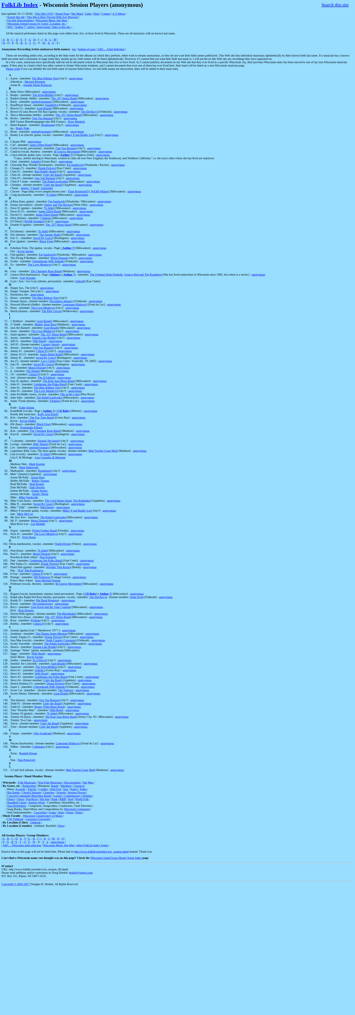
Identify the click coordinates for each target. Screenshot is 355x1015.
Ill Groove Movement (66, 151)
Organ (69, 812)
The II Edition (46, 377)
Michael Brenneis (35, 81)
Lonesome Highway (74, 304)
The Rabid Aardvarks (54, 181)
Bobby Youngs (40, 480)
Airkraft (79, 281)
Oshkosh (35, 822)
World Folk (82, 799)
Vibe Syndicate (42, 733)
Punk (54, 799)
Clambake (38, 746)
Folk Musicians (27, 782)
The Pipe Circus (51, 311)
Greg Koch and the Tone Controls (50, 607)
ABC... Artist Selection (110, 49)
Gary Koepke (28, 277)
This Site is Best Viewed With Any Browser (52, 17)
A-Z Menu (118, 13)
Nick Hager (29, 537)
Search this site (335, 4)
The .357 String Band (63, 98)
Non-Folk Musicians (50, 782)
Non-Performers (16, 805)
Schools (61, 792)
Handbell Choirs (16, 802)
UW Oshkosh (15, 819)
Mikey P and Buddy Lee (79, 135)
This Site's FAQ (44, 13)
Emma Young (39, 490)
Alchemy (55, 400)
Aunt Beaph (44, 108)
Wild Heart (39, 341)
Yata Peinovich (26, 760)
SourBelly (51, 105)
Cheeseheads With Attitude (48, 261)
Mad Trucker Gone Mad (102, 450)
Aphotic (35, 161)
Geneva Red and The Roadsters (142, 274)
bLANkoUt (39, 660)
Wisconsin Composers (77, 809)
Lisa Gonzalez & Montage (50, 457)
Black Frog (46, 241)
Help (96, 13)
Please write (13, 68)
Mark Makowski (28, 467)
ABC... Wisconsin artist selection (22, 845)
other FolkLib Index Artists (92, 845)
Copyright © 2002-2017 (15, 884)
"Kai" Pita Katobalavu (30, 570)
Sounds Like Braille (43, 337)
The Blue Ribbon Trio (45, 78)
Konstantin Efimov (31, 427)
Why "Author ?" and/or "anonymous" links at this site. (39, 27)
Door (61, 825)
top (74, 49)
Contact (105, 13)
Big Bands (13, 792)
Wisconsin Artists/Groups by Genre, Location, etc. (36, 23)
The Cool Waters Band (58, 500)
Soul (70, 799)
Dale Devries (37, 487)
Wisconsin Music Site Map (51, 20)
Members (66, 785)
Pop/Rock (32, 799)
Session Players (77, 792)
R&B (63, 799)
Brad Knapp (37, 484)
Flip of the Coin (69, 394)
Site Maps (77, 13)
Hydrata (35, 620)
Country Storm (49, 344)
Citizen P (41, 351)
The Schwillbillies (42, 95)
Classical (79, 785)
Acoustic (20, 789)
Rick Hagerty (26, 610)
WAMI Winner (99, 191)
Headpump (47, 125)
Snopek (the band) (48, 440)
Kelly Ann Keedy (48, 414)
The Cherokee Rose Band (46, 271)
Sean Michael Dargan (47, 580)
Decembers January (61, 301)
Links (88, 13)
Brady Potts (22, 128)
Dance (11, 799)
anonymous (76, 78)
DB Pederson (41, 577)
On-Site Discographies (20, 20)
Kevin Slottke (28, 420)
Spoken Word (36, 802)
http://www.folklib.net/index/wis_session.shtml (101, 851)
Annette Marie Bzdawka (37, 85)
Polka (83, 789)
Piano (78, 812)
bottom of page (87, 49)
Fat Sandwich (75, 164)
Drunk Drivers (46, 168)
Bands (54, 785)
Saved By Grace (42, 238)
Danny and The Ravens (58, 204)
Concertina (40, 812)
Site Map (88, 782)
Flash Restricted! (78, 191)
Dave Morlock (76, 121)
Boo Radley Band (45, 171)
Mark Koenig (37, 464)
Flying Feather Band (44, 530)
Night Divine (62, 543)
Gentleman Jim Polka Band (50, 384)
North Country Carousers (60, 640)
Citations (45, 218)
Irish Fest (55, 789)
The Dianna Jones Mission (51, 633)
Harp (61, 812)
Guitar (52, 812)
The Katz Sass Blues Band (58, 381)
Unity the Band (52, 174)
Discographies (72, 782)
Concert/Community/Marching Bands (29, 795)
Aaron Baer (38, 477)
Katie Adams (26, 407)
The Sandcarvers (42, 603)
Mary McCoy (25, 514)
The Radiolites (81, 500)
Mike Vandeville (28, 497)
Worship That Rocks (58, 567)
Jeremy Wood (40, 494)
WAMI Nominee (33, 221)
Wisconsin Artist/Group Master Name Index (116, 857)
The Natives (65, 690)
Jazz (65, 789)
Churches (48, 792)
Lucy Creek (48, 361)
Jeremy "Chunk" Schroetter (37, 188)
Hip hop (44, 799)
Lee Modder (38, 524)
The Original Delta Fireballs (106, 274)
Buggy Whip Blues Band (49, 706)
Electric (32, 789)
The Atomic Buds (49, 234)
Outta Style (136, 597)
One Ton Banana (42, 118)
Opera (20, 799)
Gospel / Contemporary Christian (72, 795)
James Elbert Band (40, 144)
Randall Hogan (28, 753)
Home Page (62, 13)
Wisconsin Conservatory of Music (42, 815)
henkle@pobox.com (81, 872)
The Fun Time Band (41, 417)
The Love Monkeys (39, 264)
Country (43, 789)
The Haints (32, 371)
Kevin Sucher (25, 251)
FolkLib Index (19, 4)
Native (74, 789)
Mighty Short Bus (45, 324)
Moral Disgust (58, 258)
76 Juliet (50, 194)
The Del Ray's (89, 111)
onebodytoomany (41, 101)
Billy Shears (40, 444)
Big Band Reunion (47, 600)
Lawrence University (38, 819)
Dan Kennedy (48, 557)
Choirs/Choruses (31, 792)
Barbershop (29, 785)
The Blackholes (66, 613)
